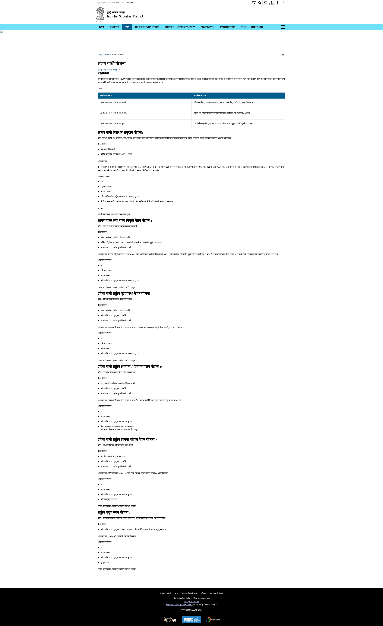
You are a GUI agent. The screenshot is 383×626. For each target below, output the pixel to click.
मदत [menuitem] (176, 593)
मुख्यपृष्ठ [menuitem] (101, 27)
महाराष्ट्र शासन (101, 2)
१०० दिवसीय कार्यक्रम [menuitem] (227, 27)
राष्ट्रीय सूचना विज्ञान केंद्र (191, 601)
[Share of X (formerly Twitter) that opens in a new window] (283, 55)
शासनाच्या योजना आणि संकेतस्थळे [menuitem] (147, 27)
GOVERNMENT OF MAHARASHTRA (122, 2)
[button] (283, 27)
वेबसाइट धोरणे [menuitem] (165, 593)
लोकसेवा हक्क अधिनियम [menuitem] (186, 27)
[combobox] (283, 3)
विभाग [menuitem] (127, 27)
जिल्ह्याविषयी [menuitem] (114, 27)
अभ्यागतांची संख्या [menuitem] (216, 593)
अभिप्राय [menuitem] (203, 593)
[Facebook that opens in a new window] (279, 55)
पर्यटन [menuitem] (243, 27)
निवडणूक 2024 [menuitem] (257, 27)
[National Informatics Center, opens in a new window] (192, 620)
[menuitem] (253, 3)
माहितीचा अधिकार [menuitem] (207, 27)
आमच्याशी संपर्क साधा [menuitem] (189, 593)
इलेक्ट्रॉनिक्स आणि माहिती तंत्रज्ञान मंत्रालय (179, 604)
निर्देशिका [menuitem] (168, 27)
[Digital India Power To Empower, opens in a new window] (213, 620)
